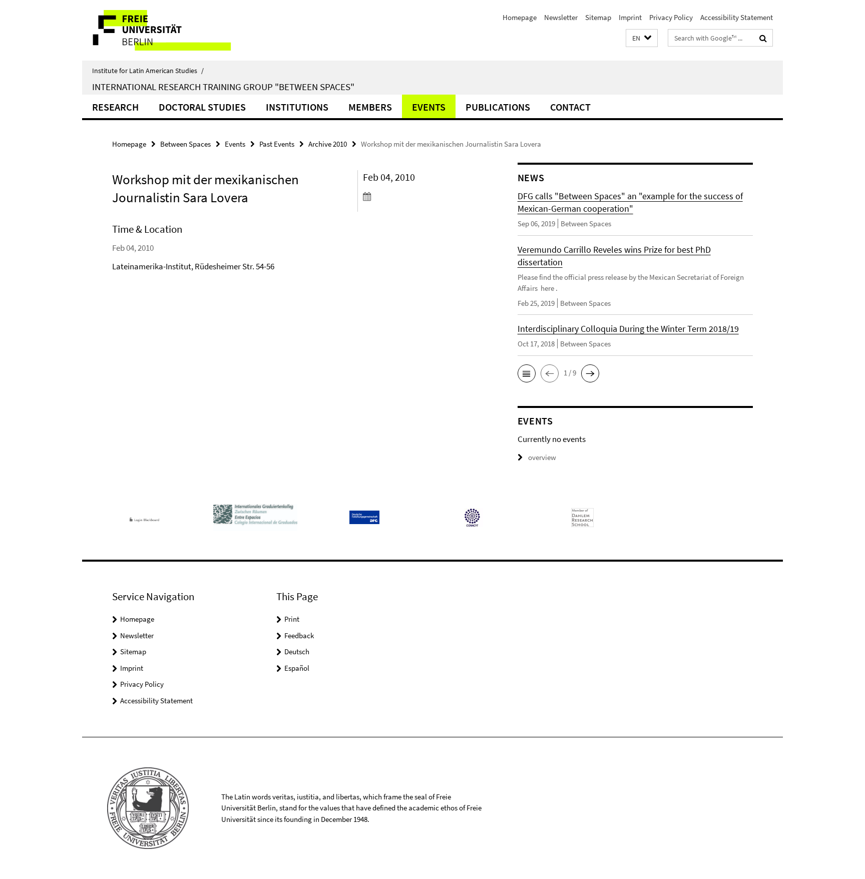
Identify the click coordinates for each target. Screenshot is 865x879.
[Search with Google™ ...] (763, 38)
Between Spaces (185, 144)
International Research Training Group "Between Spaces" (223, 87)
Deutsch (296, 651)
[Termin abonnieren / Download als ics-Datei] (421, 196)
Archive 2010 (327, 144)
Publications (498, 107)
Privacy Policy (671, 17)
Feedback (299, 635)
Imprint (630, 17)
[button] (642, 38)
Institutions (297, 107)
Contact (570, 107)
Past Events (276, 144)
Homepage (520, 17)
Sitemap (598, 17)
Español (296, 668)
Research (115, 107)
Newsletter (561, 17)
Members (370, 107)
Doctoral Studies (202, 107)
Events (429, 107)
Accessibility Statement (736, 17)
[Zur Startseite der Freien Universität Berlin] (166, 30)
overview (542, 457)
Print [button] (291, 619)
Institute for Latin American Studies (148, 70)
